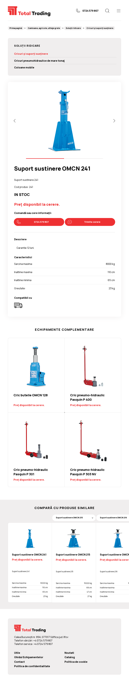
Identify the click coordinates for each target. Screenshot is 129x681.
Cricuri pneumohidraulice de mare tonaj (39, 60)
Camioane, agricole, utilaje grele (44, 28)
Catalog (69, 657)
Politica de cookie (75, 662)
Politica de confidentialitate (32, 666)
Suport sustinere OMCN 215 (73, 554)
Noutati (69, 653)
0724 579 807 (90, 10)
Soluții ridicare (73, 28)
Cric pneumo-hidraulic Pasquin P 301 (36, 450)
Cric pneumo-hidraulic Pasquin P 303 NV (93, 450)
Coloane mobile (24, 67)
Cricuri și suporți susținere (100, 28)
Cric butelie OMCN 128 (36, 375)
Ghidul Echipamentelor (28, 657)
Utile (17, 653)
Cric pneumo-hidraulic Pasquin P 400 (93, 375)
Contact (19, 662)
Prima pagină (15, 28)
